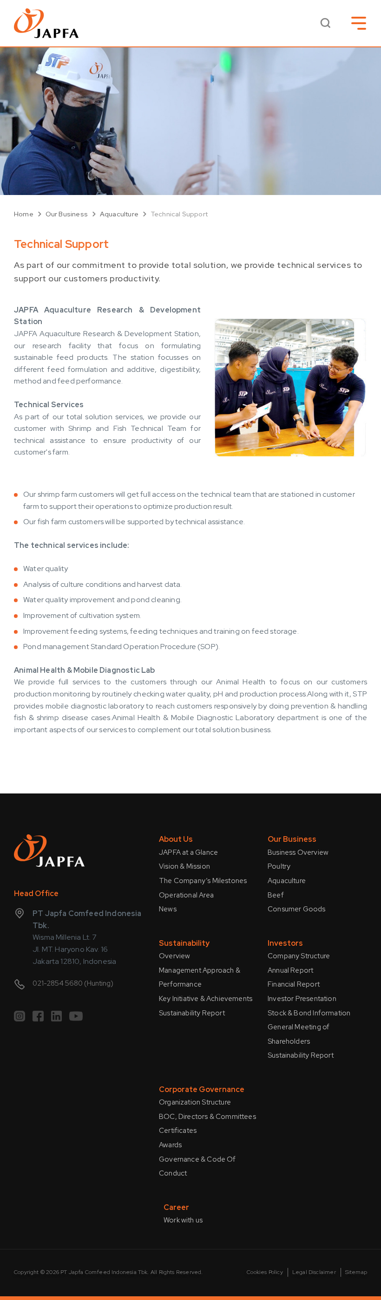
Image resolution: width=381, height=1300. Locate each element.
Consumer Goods (297, 909)
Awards (170, 1145)
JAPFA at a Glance (188, 852)
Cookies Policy (265, 1272)
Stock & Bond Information (309, 1013)
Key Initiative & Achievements (205, 998)
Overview (174, 956)
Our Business (67, 214)
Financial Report (294, 984)
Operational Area (186, 895)
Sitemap (356, 1272)
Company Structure (299, 956)
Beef (276, 895)
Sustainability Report (192, 1013)
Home (23, 214)
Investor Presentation (302, 998)
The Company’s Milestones (203, 880)
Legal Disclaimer (314, 1272)
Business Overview (298, 852)
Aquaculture (119, 214)
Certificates (178, 1130)
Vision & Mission (184, 866)
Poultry (279, 866)
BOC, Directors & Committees (207, 1116)
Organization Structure (195, 1102)
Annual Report (290, 970)
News (168, 909)
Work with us (183, 1220)
